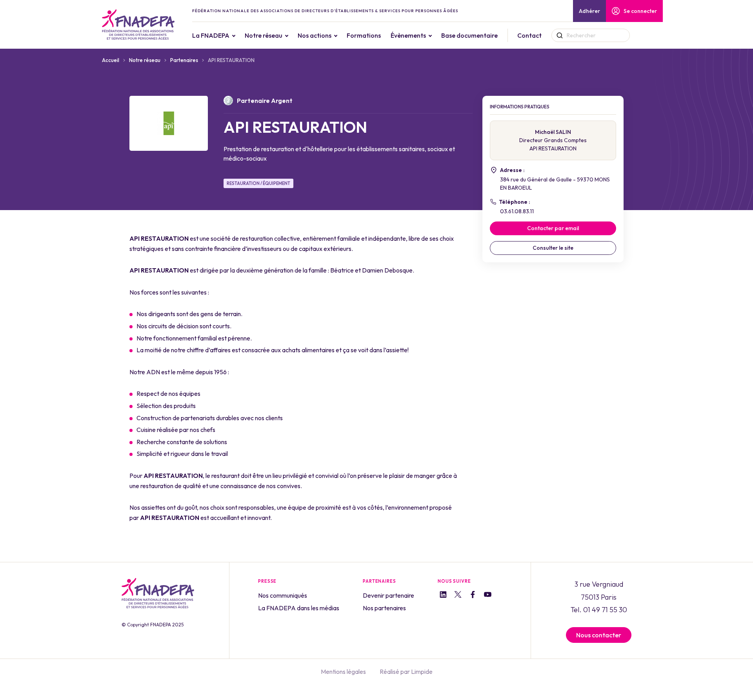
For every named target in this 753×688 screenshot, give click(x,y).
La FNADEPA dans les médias (298, 608)
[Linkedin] (443, 595)
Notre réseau (263, 35)
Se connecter (640, 11)
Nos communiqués (282, 595)
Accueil (110, 60)
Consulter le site (553, 247)
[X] (458, 595)
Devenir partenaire (388, 595)
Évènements (408, 35)
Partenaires (184, 60)
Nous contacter (598, 635)
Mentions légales (343, 671)
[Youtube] (487, 595)
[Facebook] (473, 595)
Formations (364, 35)
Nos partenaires (384, 608)
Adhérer (589, 11)
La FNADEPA (210, 35)
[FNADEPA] (138, 24)
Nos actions (314, 35)
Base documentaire (469, 35)
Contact (529, 35)
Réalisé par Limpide (406, 671)
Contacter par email (553, 228)
